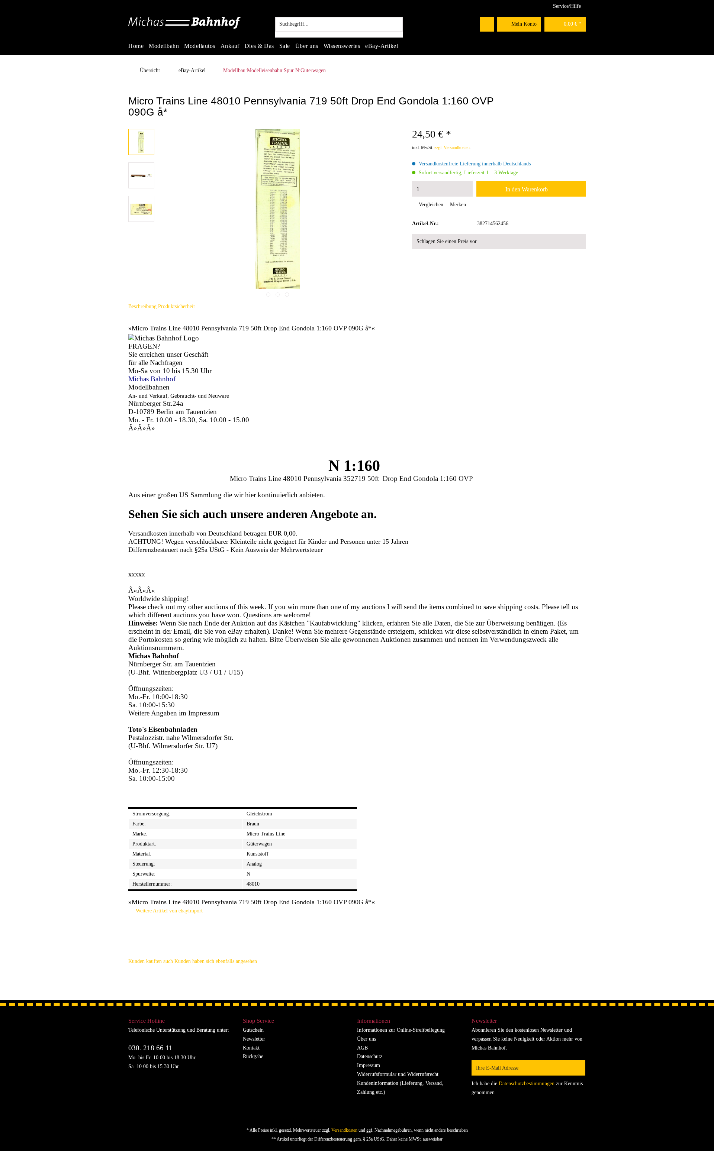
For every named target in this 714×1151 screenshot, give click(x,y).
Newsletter (254, 1039)
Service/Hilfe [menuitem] (566, 6)
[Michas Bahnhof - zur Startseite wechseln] (184, 26)
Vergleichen (430, 204)
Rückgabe (253, 1056)
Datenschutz (369, 1056)
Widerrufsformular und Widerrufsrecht (397, 1074)
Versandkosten (344, 1130)
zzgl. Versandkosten (452, 147)
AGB (362, 1048)
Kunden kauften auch (150, 961)
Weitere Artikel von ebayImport (168, 911)
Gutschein (253, 1030)
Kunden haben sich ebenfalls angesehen (215, 961)
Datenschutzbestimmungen (526, 1083)
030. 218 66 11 (150, 1048)
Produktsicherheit (176, 306)
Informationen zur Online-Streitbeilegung (401, 1030)
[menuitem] (339, 27)
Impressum (368, 1065)
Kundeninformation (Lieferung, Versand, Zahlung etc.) (400, 1087)
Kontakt (251, 1048)
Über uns (366, 1039)
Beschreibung (142, 306)
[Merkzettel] (487, 24)
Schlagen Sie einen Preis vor (446, 241)
